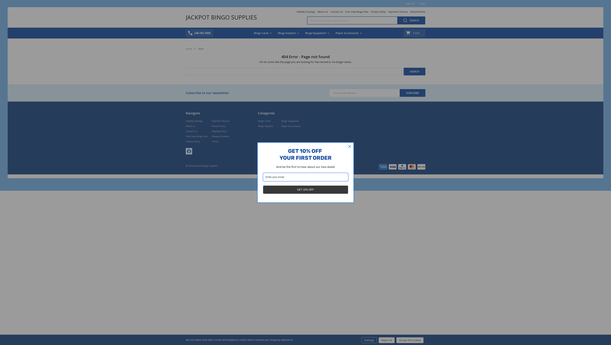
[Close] (350, 146)
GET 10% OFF (305, 189)
